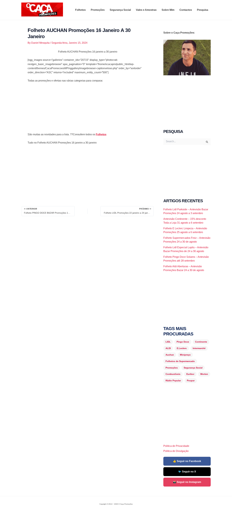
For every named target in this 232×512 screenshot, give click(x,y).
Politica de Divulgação (176, 451)
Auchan (170, 354)
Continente (201, 341)
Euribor (190, 374)
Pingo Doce (183, 341)
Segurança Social (120, 10)
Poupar (191, 380)
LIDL (168, 341)
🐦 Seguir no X (187, 471)
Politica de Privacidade (176, 446)
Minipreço (185, 354)
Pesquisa (202, 10)
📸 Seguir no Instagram (187, 482)
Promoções (98, 10)
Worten (204, 374)
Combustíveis (173, 374)
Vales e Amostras (146, 10)
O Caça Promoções (24, 16)
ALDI (168, 348)
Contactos (185, 10)
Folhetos (80, 10)
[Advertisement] (88, 109)
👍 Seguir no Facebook (187, 461)
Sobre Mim (168, 10)
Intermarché (199, 348)
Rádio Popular (173, 380)
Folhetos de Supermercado (180, 361)
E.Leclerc (182, 348)
